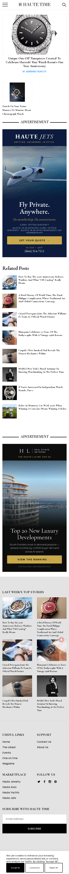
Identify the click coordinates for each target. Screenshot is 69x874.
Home (6, 742)
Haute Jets (9, 798)
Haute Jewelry (11, 781)
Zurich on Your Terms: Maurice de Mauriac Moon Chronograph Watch (16, 110)
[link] (39, 782)
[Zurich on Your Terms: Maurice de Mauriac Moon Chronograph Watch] (17, 92)
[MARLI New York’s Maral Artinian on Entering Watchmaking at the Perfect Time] (52, 686)
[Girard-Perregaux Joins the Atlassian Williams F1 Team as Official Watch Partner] (17, 650)
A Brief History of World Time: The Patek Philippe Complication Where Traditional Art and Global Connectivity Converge (50, 629)
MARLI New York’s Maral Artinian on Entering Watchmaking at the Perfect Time (50, 705)
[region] (34, 872)
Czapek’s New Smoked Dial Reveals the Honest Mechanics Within (15, 703)
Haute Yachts (10, 792)
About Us (42, 747)
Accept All (15, 867)
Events (6, 753)
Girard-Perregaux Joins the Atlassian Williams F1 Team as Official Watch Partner (16, 668)
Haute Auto (9, 787)
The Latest (9, 747)
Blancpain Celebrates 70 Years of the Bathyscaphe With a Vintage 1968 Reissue (51, 668)
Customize (34, 867)
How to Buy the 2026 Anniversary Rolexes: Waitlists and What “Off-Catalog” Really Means (17, 627)
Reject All (54, 867)
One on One (9, 758)
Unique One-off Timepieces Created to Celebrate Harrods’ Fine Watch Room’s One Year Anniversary (34, 62)
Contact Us (44, 742)
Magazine (8, 763)
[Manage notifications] (61, 639)
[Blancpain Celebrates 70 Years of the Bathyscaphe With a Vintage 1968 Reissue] (52, 650)
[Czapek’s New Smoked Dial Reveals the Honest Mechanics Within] (17, 686)
